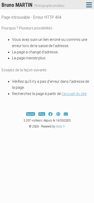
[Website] (58, 114)
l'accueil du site (74, 94)
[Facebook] (50, 114)
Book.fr (60, 126)
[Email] (66, 114)
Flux (41, 114)
